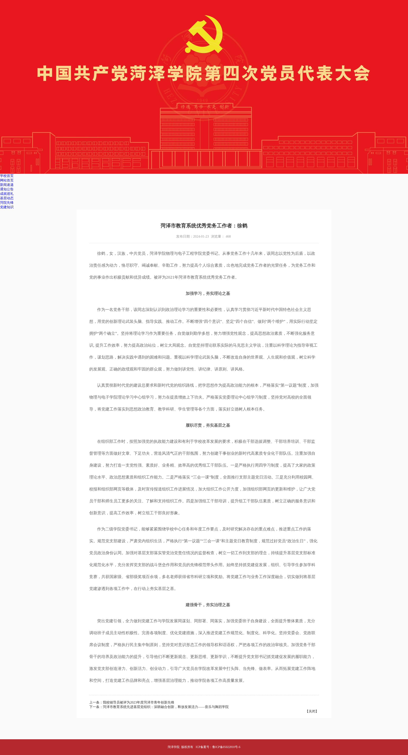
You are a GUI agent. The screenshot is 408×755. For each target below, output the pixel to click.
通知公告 (7, 189)
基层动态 (7, 198)
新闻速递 (7, 185)
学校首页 (7, 176)
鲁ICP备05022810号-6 (226, 747)
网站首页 (7, 180)
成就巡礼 (7, 193)
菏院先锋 (7, 202)
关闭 (312, 711)
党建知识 (7, 207)
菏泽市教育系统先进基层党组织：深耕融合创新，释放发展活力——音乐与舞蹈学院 (166, 707)
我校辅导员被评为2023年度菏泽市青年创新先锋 (138, 702)
